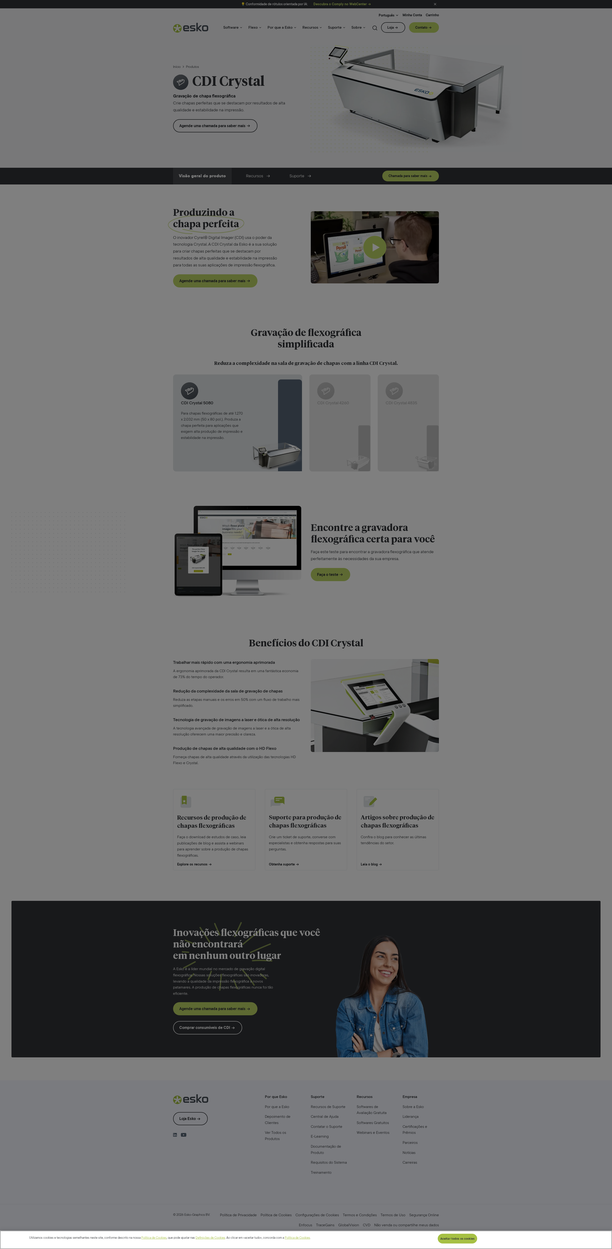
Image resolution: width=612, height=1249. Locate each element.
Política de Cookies (154, 1237)
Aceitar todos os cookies (457, 1238)
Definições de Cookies (210, 1237)
